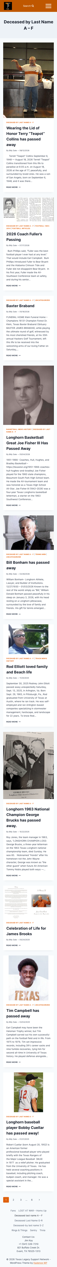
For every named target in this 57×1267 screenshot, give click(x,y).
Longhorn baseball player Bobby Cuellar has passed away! (25, 1127)
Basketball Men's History (19, 429)
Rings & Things (19, 1230)
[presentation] (28, 80)
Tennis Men (40, 554)
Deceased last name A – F (29, 1215)
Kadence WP (40, 1263)
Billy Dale (13, 150)
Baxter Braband (20, 306)
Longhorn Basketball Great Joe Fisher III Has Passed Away (27, 443)
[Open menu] (48, 6)
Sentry (33, 1230)
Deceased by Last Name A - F (20, 122)
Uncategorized (42, 300)
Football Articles (21, 228)
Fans (13, 1210)
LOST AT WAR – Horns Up (32, 1210)
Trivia (42, 1230)
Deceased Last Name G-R (29, 1220)
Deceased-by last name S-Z (28, 1225)
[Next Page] (39, 1200)
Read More (13, 187)
